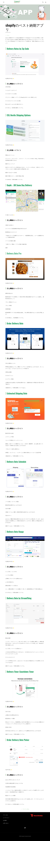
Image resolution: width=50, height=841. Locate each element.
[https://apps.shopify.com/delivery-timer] (25, 698)
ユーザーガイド (6, 817)
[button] (43, 2)
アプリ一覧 (5, 815)
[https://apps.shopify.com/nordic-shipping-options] (25, 141)
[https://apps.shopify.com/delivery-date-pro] (25, 279)
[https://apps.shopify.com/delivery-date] (25, 624)
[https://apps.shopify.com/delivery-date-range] (25, 558)
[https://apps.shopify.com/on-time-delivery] (25, 488)
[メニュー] (3, 2)
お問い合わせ (5, 823)
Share (8, 35)
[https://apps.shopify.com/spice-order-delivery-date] (25, 766)
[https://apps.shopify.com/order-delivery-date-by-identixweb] (25, 349)
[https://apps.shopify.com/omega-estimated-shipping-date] (25, 419)
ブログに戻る (25, 809)
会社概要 (5, 820)
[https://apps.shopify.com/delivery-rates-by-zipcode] (25, 75)
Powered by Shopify (28, 836)
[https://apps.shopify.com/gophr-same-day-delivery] (25, 211)
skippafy (23, 836)
